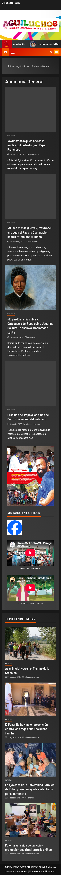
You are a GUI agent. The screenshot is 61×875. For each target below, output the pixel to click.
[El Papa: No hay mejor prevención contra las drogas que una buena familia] (30, 699)
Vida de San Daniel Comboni (30, 603)
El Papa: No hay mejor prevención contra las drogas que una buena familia (26, 728)
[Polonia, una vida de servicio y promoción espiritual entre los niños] (30, 820)
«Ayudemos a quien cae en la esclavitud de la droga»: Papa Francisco (26, 145)
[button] (13, 52)
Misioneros (32, 242)
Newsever (34, 871)
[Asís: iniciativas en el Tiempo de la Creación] (30, 643)
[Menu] (13, 52)
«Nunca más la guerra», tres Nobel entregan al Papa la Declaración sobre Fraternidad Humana (29, 232)
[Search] (51, 52)
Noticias (11, 135)
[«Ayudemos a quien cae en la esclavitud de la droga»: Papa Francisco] (30, 109)
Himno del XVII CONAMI (30, 568)
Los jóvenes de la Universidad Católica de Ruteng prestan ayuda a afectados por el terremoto (29, 789)
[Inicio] (5, 52)
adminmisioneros (32, 155)
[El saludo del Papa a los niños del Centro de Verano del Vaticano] (30, 383)
